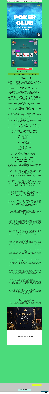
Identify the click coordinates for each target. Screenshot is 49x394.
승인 (46, 392)
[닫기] (48, 392)
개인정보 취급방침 (26, 392)
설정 (43, 392)
